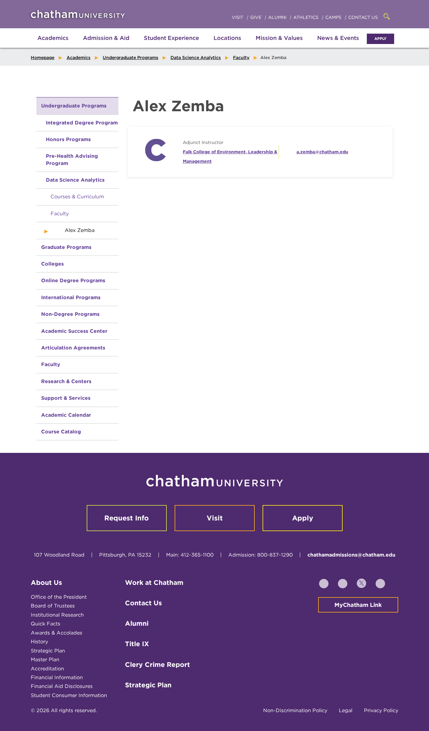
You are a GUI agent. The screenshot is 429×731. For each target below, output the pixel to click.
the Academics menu (35, 44)
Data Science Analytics (196, 57)
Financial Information (57, 677)
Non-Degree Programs (70, 314)
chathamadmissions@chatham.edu (351, 555)
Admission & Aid (106, 38)
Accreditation (47, 669)
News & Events (338, 38)
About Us (46, 582)
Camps (334, 17)
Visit (238, 17)
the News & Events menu (338, 44)
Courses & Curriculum (77, 197)
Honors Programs (68, 139)
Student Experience (171, 38)
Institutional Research (57, 615)
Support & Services (65, 398)
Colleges (52, 264)
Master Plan (45, 659)
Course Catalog (61, 432)
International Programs (70, 297)
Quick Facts (45, 624)
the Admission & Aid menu (98, 44)
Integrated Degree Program (82, 123)
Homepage (42, 57)
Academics (52, 38)
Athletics (306, 17)
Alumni (278, 17)
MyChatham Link (358, 605)
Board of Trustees (53, 606)
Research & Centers (66, 381)
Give (256, 17)
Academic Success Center (74, 331)
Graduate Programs (66, 247)
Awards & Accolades (56, 633)
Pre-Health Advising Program (72, 159)
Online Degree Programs (73, 280)
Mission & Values (279, 38)
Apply (380, 38)
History (39, 642)
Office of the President (59, 597)
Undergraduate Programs (130, 57)
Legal (345, 710)
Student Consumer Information (69, 695)
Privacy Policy (381, 710)
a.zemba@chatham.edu (322, 151)
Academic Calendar (66, 415)
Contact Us (363, 17)
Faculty (241, 57)
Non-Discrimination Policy (295, 710)
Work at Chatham (154, 582)
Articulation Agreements (73, 348)
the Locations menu (227, 44)
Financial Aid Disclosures (62, 686)
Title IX (137, 644)
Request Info (126, 518)
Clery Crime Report (157, 664)
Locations (227, 38)
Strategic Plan (48, 651)
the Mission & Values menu (279, 44)
